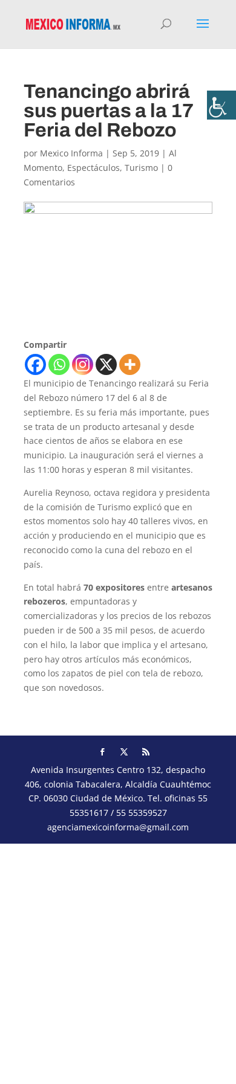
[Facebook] (35, 364)
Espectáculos (93, 167)
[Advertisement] (118, 961)
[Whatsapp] (59, 364)
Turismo (141, 167)
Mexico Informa (71, 153)
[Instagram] (82, 364)
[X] (106, 364)
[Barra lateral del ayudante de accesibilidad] (221, 105)
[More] (129, 364)
